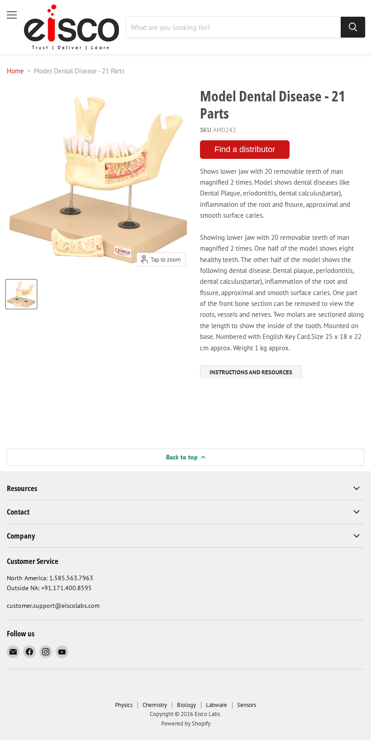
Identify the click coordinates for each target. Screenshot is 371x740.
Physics (124, 705)
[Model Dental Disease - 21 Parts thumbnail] (21, 294)
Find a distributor (244, 149)
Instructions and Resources (250, 372)
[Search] (353, 27)
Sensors (246, 705)
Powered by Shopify (185, 723)
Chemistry (155, 705)
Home (15, 71)
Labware (216, 705)
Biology (186, 705)
